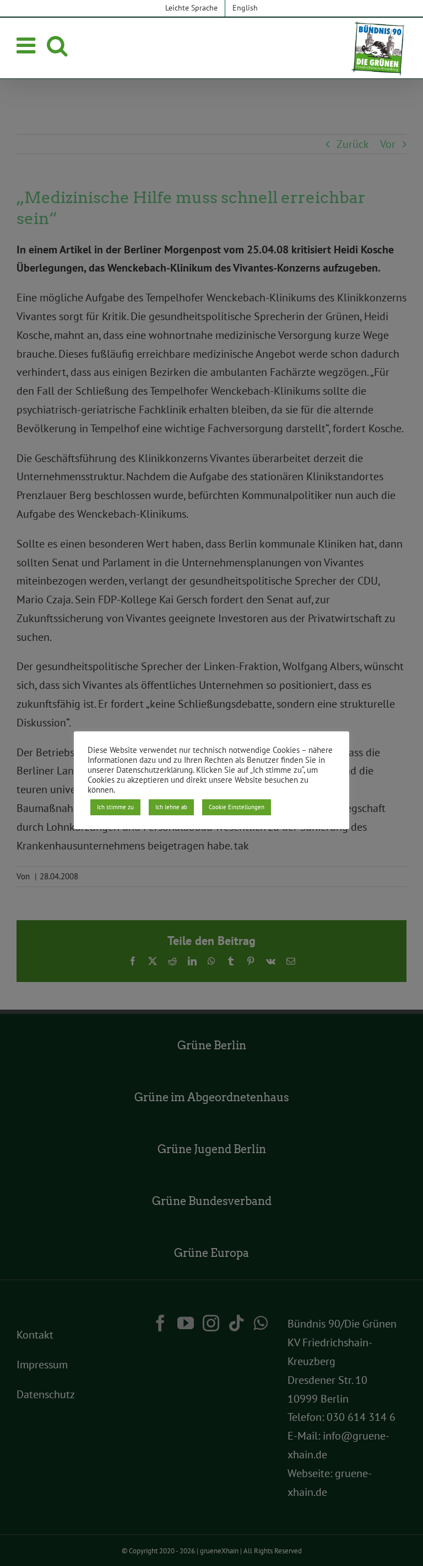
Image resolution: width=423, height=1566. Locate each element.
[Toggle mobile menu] (28, 45)
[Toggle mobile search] (57, 45)
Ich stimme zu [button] (115, 807)
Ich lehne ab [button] (171, 807)
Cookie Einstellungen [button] (236, 807)
